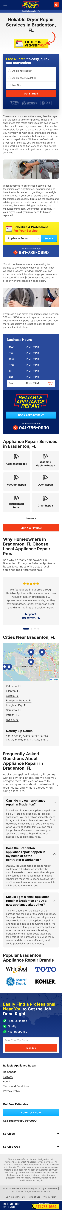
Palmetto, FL (13, 686)
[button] (31, 662)
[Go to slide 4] (38, 629)
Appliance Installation (24, 77)
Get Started (31, 93)
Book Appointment (31, 415)
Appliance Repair (22, 70)
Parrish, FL (12, 714)
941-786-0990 (34, 252)
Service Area (11, 1146)
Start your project (31, 527)
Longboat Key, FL (16, 705)
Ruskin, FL (12, 719)
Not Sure (17, 85)
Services (9, 1133)
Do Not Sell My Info (15, 1196)
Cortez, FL (12, 695)
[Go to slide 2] (29, 629)
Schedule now (31, 1112)
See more (31, 518)
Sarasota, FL (13, 710)
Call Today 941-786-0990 (20, 1120)
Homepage (9, 1071)
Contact (8, 1076)
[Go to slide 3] (35, 629)
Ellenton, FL (13, 690)
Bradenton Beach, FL (18, 700)
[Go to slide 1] (24, 629)
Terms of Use (33, 1196)
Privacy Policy (11, 1091)
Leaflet (55, 679)
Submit (49, 238)
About (6, 1081)
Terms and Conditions (16, 1086)
